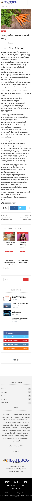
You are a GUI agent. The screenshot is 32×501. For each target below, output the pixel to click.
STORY (7, 482)
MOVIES (3, 389)
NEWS (3, 396)
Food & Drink (9, 251)
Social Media (4, 403)
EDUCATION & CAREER (22, 233)
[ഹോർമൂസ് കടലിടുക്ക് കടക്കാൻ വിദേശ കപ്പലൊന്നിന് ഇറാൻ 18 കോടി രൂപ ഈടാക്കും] (7, 305)
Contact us (16, 488)
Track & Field (10, 485)
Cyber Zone (16, 482)
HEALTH (3, 31)
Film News (4, 392)
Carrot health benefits (8, 203)
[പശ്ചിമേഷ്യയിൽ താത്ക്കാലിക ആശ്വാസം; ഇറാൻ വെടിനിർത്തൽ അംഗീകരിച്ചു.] (7, 298)
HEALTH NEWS (9, 233)
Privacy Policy (24, 495)
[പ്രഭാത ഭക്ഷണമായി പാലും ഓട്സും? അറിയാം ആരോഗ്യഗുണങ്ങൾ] (9, 236)
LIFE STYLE (4, 399)
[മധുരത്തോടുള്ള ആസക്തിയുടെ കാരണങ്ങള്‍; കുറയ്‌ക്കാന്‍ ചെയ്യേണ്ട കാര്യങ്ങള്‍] (23, 236)
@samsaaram (18, 370)
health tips (14, 203)
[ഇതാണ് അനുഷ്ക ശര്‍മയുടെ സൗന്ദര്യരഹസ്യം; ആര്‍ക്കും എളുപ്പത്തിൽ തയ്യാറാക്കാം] (9, 255)
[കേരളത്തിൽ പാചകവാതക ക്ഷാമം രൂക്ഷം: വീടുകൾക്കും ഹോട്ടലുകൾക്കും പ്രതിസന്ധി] (7, 313)
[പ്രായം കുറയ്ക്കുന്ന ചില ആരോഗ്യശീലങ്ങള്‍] (23, 255)
